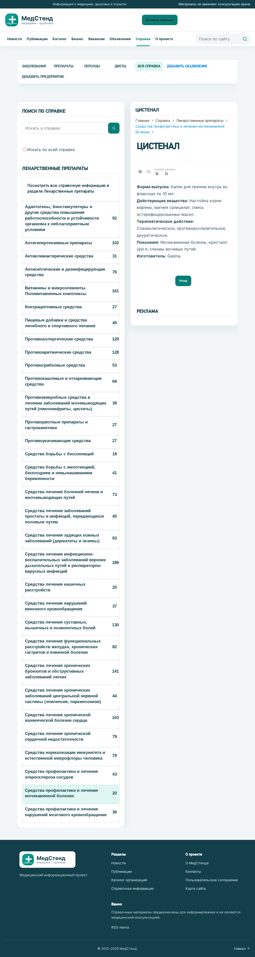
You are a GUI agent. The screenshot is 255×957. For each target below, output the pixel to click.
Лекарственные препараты (200, 120)
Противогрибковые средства (55, 365)
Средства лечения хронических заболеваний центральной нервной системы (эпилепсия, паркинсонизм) (63, 696)
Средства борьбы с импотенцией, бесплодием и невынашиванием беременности (60, 473)
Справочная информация (132, 888)
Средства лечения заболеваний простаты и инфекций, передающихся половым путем (64, 516)
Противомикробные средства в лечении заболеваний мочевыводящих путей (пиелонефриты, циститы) (65, 403)
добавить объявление (187, 66)
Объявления (120, 39)
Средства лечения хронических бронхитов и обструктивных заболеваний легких (57, 671)
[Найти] (244, 38)
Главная (142, 120)
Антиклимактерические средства (59, 256)
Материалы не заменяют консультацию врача (214, 4)
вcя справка (149, 66)
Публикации (37, 39)
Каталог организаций (129, 880)
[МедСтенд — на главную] (33, 20)
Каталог (59, 39)
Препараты (63, 66)
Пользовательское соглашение (212, 880)
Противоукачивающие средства (58, 440)
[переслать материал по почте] (150, 171)
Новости (14, 39)
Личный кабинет (159, 20)
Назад (183, 280)
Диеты (120, 66)
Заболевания (34, 66)
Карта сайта (196, 888)
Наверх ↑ (242, 949)
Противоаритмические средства (58, 352)
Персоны (92, 66)
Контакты (193, 872)
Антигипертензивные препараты (58, 242)
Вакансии (96, 39)
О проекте (164, 39)
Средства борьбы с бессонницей (59, 454)
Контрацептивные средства (53, 307)
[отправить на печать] (141, 171)
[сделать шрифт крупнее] (168, 175)
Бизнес (77, 39)
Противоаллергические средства (59, 339)
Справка (143, 39)
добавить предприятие (43, 77)
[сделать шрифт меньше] (158, 175)
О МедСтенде (197, 863)
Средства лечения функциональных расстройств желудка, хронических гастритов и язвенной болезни (63, 647)
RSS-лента (120, 927)
